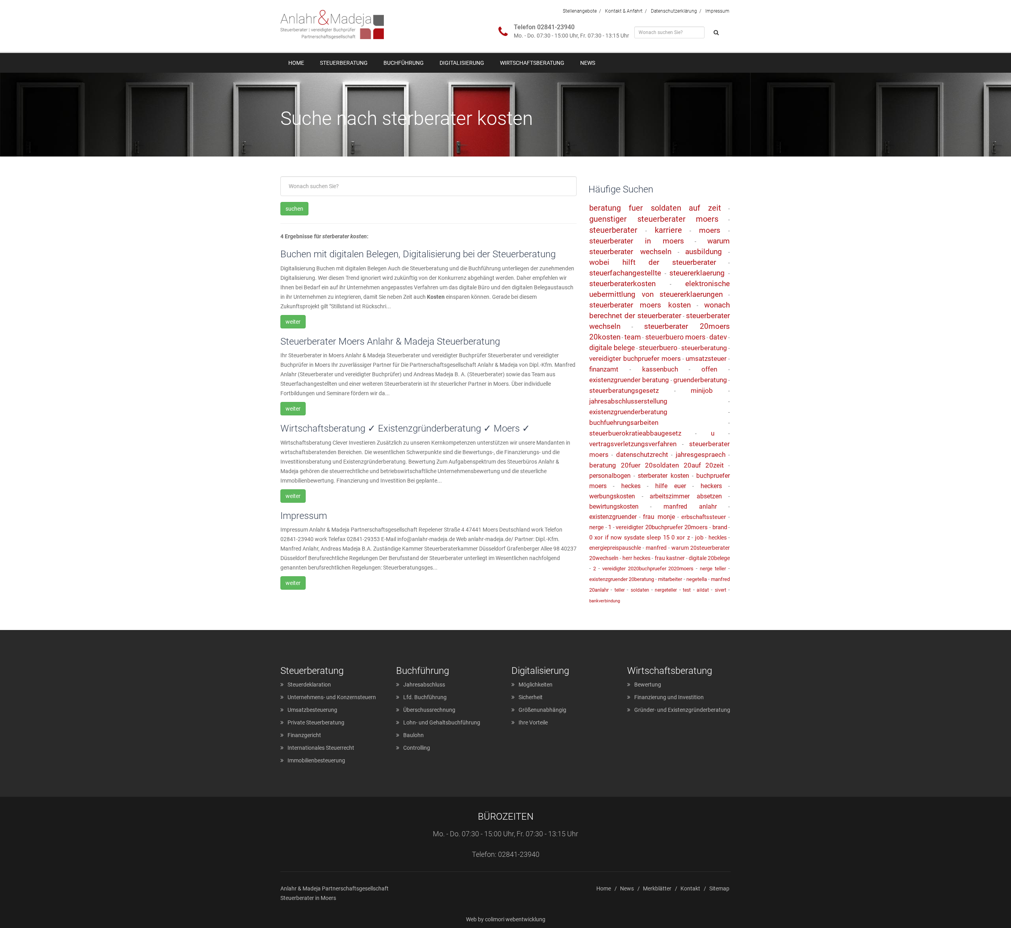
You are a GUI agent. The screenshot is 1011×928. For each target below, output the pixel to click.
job (699, 537)
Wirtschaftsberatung (532, 63)
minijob (702, 390)
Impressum (717, 11)
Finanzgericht (304, 735)
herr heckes (636, 558)
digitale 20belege (709, 558)
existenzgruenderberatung (628, 412)
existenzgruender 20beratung (621, 579)
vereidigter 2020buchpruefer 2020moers (648, 569)
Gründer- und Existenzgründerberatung (682, 710)
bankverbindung (604, 601)
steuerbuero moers (675, 337)
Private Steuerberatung (316, 722)
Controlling (416, 748)
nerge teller (713, 569)
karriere (668, 230)
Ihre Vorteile (533, 722)
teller (619, 590)
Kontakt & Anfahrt (624, 11)
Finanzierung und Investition (669, 697)
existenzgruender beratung (629, 380)
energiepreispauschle (615, 548)
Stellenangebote (580, 11)
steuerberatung (704, 348)
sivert (720, 590)
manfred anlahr (690, 506)
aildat (703, 590)
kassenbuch (660, 369)
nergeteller (666, 590)
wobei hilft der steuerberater (652, 262)
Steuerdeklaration (309, 684)
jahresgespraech (700, 454)
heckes (631, 486)
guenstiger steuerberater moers (653, 219)
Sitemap (719, 888)
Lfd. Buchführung (425, 697)
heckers (711, 486)
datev (718, 337)
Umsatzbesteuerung (312, 710)
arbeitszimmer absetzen (686, 496)
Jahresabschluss (424, 684)
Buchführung (403, 63)
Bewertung (647, 684)
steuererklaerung (697, 272)
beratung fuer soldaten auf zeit (655, 208)
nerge (596, 527)
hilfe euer (670, 486)
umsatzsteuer (706, 358)
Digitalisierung (462, 63)
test (687, 590)
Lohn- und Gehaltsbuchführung (441, 722)
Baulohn (413, 735)
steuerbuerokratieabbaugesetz (635, 433)
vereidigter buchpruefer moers (635, 358)
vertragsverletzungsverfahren (633, 444)
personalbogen (610, 475)
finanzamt (603, 369)
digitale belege (612, 347)
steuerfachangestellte (625, 272)
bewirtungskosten (614, 506)
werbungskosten (612, 496)
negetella (696, 579)
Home (296, 63)
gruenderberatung (700, 380)
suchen (294, 209)
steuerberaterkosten (622, 283)
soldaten (640, 590)
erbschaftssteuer (703, 517)
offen (709, 369)
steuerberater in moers (636, 240)
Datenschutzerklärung (674, 11)
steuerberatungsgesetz (624, 390)
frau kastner (670, 558)
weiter (293, 322)
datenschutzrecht (642, 454)
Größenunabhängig (542, 710)
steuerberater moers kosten (640, 304)
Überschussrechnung (429, 710)
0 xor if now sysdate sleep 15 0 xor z (639, 537)
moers (709, 230)
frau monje (659, 517)
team (632, 337)
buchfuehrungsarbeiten (623, 422)
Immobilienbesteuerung (316, 760)
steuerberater (613, 230)
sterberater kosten (663, 475)
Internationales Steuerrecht (321, 748)
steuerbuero (658, 347)
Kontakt (690, 888)
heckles (717, 537)
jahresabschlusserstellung (628, 401)
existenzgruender (613, 517)
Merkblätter (657, 888)
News (587, 63)
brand (719, 527)
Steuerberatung (344, 63)
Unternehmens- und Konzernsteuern (332, 697)
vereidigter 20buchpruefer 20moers (662, 527)
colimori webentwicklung (515, 919)
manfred (656, 548)
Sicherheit (531, 697)
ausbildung (703, 251)
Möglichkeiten (535, 684)
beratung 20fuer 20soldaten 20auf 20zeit (656, 465)
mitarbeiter (670, 579)
